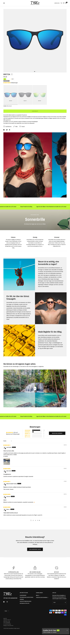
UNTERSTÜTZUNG (24, 592)
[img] (6, 445)
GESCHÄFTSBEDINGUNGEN (25, 601)
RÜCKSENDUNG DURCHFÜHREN (26, 597)
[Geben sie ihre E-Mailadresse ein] (65, 602)
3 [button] (35, 520)
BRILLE (37, 595)
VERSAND (22, 599)
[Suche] (61, 3)
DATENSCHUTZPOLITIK (24, 603)
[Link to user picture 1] (6, 461)
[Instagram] (8, 601)
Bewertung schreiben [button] (57, 433)
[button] (7, 82)
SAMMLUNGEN (39, 592)
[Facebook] (4, 601)
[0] (66, 3)
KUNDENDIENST (23, 595)
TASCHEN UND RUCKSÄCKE (41, 597)
